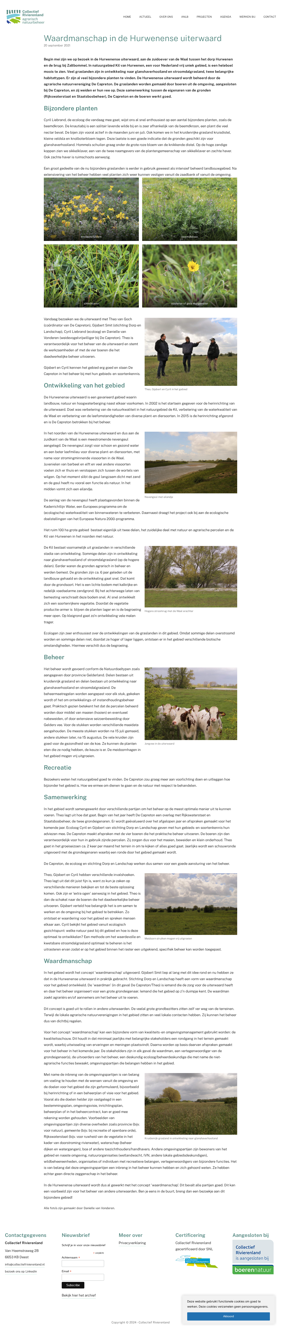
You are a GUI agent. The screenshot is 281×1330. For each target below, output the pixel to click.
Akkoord (228, 1316)
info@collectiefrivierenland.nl (25, 1264)
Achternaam (71, 1257)
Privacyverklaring (132, 1243)
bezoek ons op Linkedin (21, 1271)
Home (127, 16)
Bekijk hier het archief (79, 1295)
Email (66, 1271)
